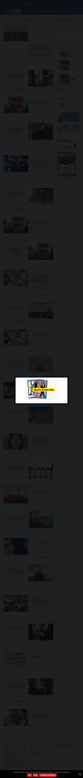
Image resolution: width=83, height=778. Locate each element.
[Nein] (80, 774)
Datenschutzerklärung (48, 775)
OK (29, 775)
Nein (35, 775)
